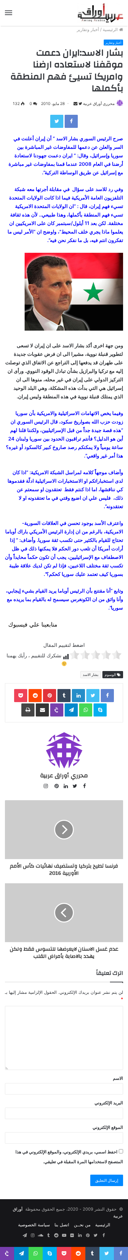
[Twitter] (56, 121)
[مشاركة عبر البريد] (42, 709)
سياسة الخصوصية (34, 1224)
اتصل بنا (61, 1224)
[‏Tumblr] (64, 695)
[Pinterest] (49, 695)
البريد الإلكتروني (109, 1102)
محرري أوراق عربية (99, 103)
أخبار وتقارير (88, 29)
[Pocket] (20, 695)
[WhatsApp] (85, 709)
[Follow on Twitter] (79, 103)
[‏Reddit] (35, 695)
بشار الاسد (90, 674)
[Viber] (56, 709)
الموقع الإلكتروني (108, 1127)
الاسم (118, 1078)
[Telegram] (71, 709)
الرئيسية (111, 29)
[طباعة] (27, 709)
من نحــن (82, 1224)
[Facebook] (71, 121)
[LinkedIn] (78, 695)
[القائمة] (8, 13)
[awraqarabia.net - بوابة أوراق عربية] (100, 13)
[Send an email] (75, 103)
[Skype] (100, 709)
